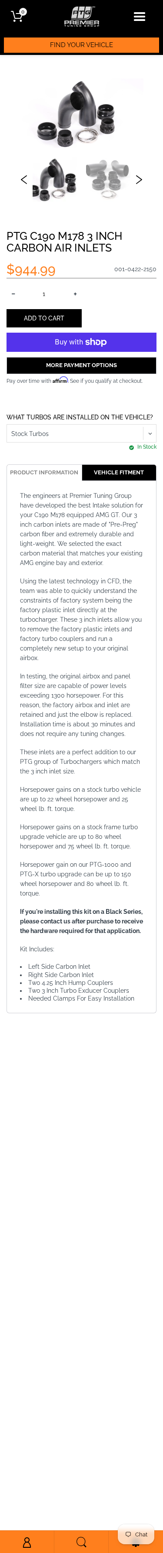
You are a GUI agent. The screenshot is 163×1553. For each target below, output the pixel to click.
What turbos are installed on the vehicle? (80, 417)
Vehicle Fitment (119, 472)
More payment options (81, 365)
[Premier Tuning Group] (81, 16)
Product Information (44, 472)
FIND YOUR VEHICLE (81, 45)
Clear (82, 148)
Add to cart (44, 318)
